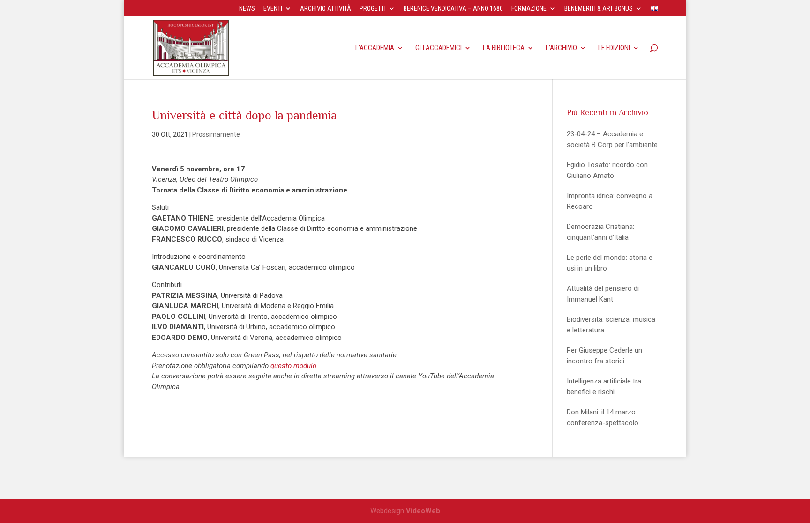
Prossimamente (216, 134)
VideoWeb (423, 511)
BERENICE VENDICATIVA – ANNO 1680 (453, 8)
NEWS (247, 8)
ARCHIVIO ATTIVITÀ (325, 8)
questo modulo (293, 365)
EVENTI (272, 8)
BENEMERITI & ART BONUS (598, 8)
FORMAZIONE (529, 8)
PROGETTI (373, 8)
